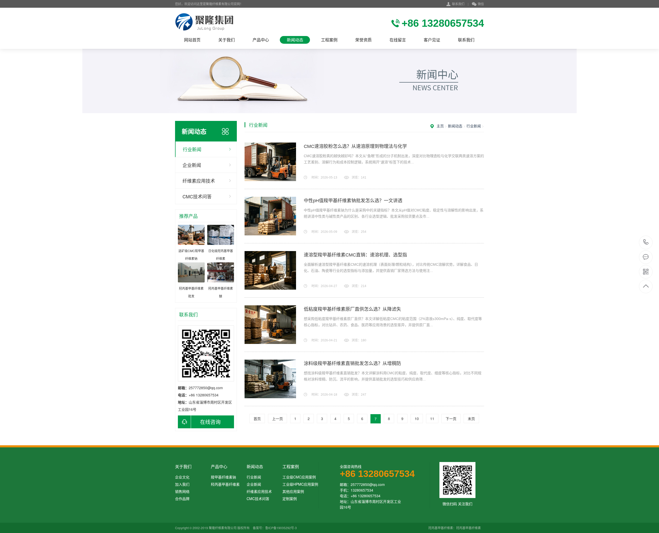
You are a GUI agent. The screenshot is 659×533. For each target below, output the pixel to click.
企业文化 (182, 477)
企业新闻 (192, 165)
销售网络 (182, 491)
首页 (257, 418)
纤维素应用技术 (199, 180)
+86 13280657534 (646, 242)
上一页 (277, 418)
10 (417, 418)
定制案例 (289, 498)
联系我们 (458, 4)
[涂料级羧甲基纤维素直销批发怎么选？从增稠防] (270, 379)
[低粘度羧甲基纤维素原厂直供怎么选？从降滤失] (270, 324)
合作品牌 (182, 498)
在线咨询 (210, 421)
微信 (481, 4)
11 (432, 418)
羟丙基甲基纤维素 (225, 484)
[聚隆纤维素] (204, 22)
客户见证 (432, 40)
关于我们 (226, 40)
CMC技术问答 (197, 196)
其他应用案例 (293, 491)
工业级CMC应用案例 (299, 477)
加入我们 (182, 484)
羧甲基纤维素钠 (223, 477)
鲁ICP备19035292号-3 (281, 528)
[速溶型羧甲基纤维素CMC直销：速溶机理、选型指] (270, 270)
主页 (440, 125)
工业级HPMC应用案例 (300, 484)
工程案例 (329, 40)
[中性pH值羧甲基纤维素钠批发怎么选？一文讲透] (270, 216)
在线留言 (397, 40)
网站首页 (192, 40)
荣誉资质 (363, 40)
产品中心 (261, 40)
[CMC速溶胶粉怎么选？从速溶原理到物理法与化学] (270, 162)
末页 (471, 418)
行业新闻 (192, 149)
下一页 (451, 418)
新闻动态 (295, 40)
